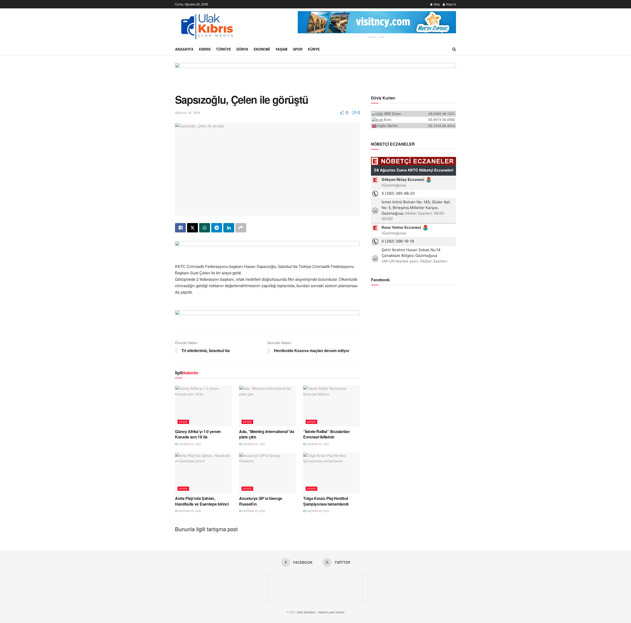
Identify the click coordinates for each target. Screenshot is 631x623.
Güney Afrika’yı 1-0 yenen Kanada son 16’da (198, 434)
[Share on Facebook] (180, 227)
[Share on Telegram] (216, 227)
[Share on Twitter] (192, 227)
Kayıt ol (450, 4)
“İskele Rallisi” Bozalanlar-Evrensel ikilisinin (326, 434)
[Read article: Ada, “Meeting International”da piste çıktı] (267, 406)
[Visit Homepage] (206, 26)
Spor (297, 49)
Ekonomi (262, 49)
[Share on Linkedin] (228, 227)
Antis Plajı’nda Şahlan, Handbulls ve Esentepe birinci (202, 501)
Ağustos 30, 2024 (187, 112)
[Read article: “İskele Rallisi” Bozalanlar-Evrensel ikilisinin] (331, 406)
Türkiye (223, 49)
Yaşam (281, 49)
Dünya (242, 49)
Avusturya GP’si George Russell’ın (260, 501)
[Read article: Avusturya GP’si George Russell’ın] (267, 473)
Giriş (436, 4)
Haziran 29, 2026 (189, 444)
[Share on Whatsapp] (204, 227)
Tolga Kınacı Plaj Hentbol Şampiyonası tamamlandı (326, 501)
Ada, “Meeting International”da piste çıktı (266, 434)
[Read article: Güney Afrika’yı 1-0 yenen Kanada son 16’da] (203, 406)
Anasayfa (184, 49)
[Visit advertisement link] (377, 22)
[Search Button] (454, 49)
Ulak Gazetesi (306, 612)
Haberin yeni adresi (331, 612)
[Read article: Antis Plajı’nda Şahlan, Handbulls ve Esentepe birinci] (203, 473)
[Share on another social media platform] (240, 227)
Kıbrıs (204, 49)
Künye (314, 49)
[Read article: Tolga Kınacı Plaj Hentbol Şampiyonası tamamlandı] (331, 473)
